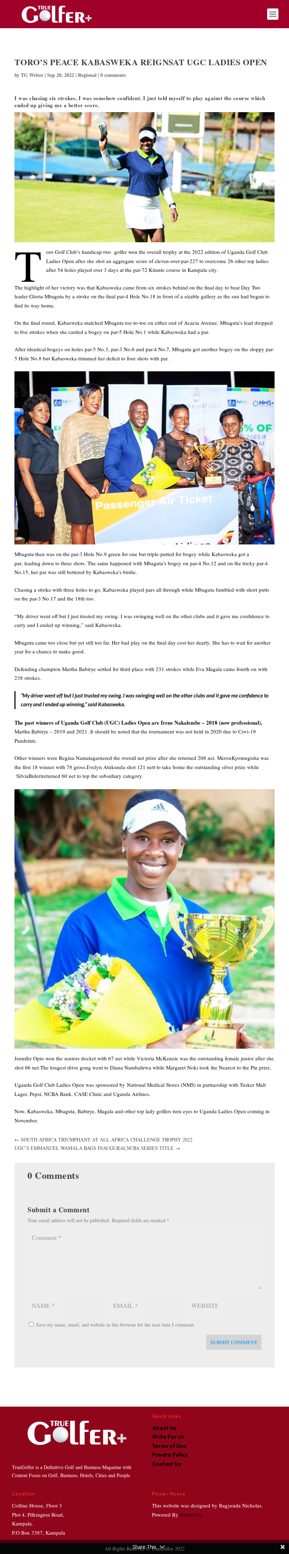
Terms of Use (169, 1446)
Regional (87, 75)
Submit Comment (233, 1342)
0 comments (113, 75)
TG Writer (32, 75)
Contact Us (166, 1464)
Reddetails (190, 1514)
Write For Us (168, 1436)
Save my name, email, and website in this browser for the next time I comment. (115, 1324)
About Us (164, 1428)
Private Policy (170, 1454)
